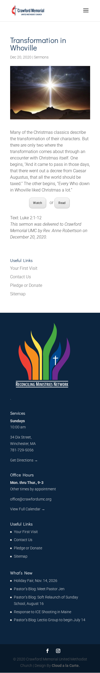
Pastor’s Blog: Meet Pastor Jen (39, 589)
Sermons (41, 57)
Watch (37, 203)
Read (62, 203)
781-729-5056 (22, 450)
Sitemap (18, 293)
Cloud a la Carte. (65, 665)
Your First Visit (23, 268)
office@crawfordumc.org (30, 499)
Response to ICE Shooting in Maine (42, 612)
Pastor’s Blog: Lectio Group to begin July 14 (49, 620)
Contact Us (20, 276)
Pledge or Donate (26, 285)
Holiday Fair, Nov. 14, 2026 (35, 580)
